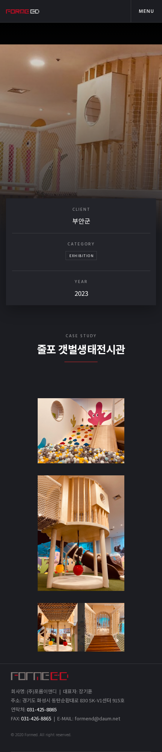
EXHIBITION (81, 255)
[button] (146, 11)
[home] (39, 11)
